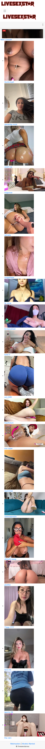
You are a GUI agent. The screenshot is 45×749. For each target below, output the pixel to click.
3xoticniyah (9, 82)
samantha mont (10, 124)
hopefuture (8, 423)
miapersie (8, 193)
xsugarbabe (9, 277)
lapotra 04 (8, 712)
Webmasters (15, 744)
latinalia (7, 235)
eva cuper (8, 448)
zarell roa (8, 167)
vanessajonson (10, 517)
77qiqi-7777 (9, 627)
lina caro (7, 738)
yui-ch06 (8, 397)
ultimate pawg (10, 559)
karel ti (7, 355)
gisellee (7, 585)
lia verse (7, 303)
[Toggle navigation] (5, 11)
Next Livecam (6, 39)
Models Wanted (28, 744)
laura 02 (7, 670)
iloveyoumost (10, 329)
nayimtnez (8, 491)
